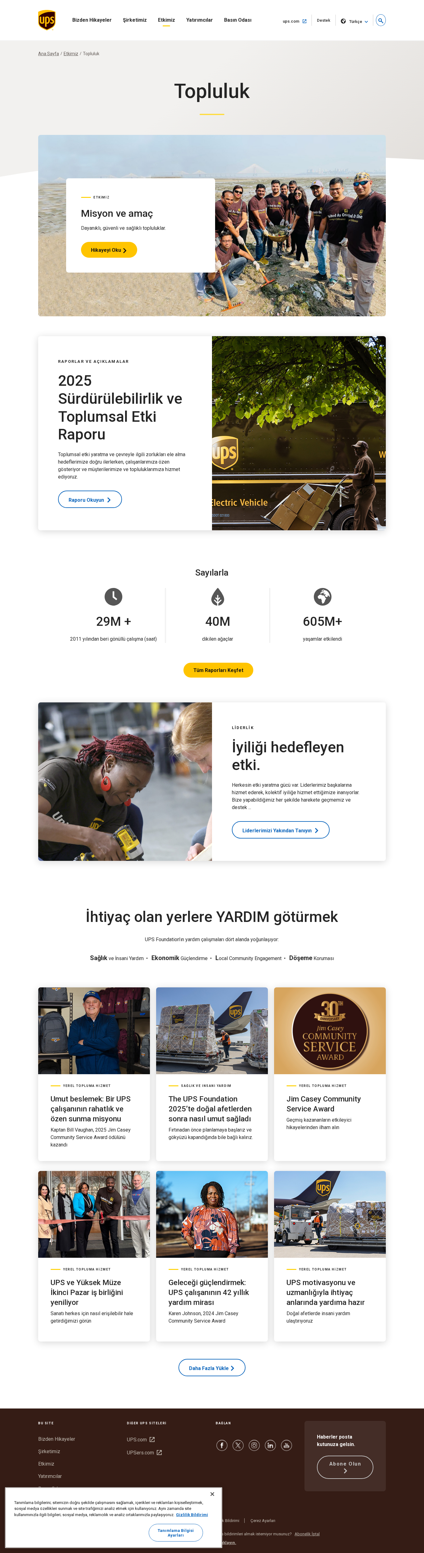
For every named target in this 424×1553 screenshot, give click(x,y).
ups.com (297, 21)
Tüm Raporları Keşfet (218, 670)
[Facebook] (222, 1448)
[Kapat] (212, 1494)
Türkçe (355, 21)
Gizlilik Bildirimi (225, 1520)
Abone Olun (345, 1464)
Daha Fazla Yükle (209, 1368)
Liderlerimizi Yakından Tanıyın (277, 831)
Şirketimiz (135, 20)
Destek (326, 22)
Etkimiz (166, 20)
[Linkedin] (270, 1448)
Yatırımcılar (199, 20)
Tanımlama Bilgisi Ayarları (176, 1533)
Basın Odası (237, 20)
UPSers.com (144, 1453)
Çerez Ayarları (262, 1520)
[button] (381, 20)
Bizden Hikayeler (92, 20)
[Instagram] (254, 1448)
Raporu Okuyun (87, 500)
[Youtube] (286, 1448)
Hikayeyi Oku (106, 252)
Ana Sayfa (48, 53)
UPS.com (141, 1440)
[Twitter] (238, 1448)
